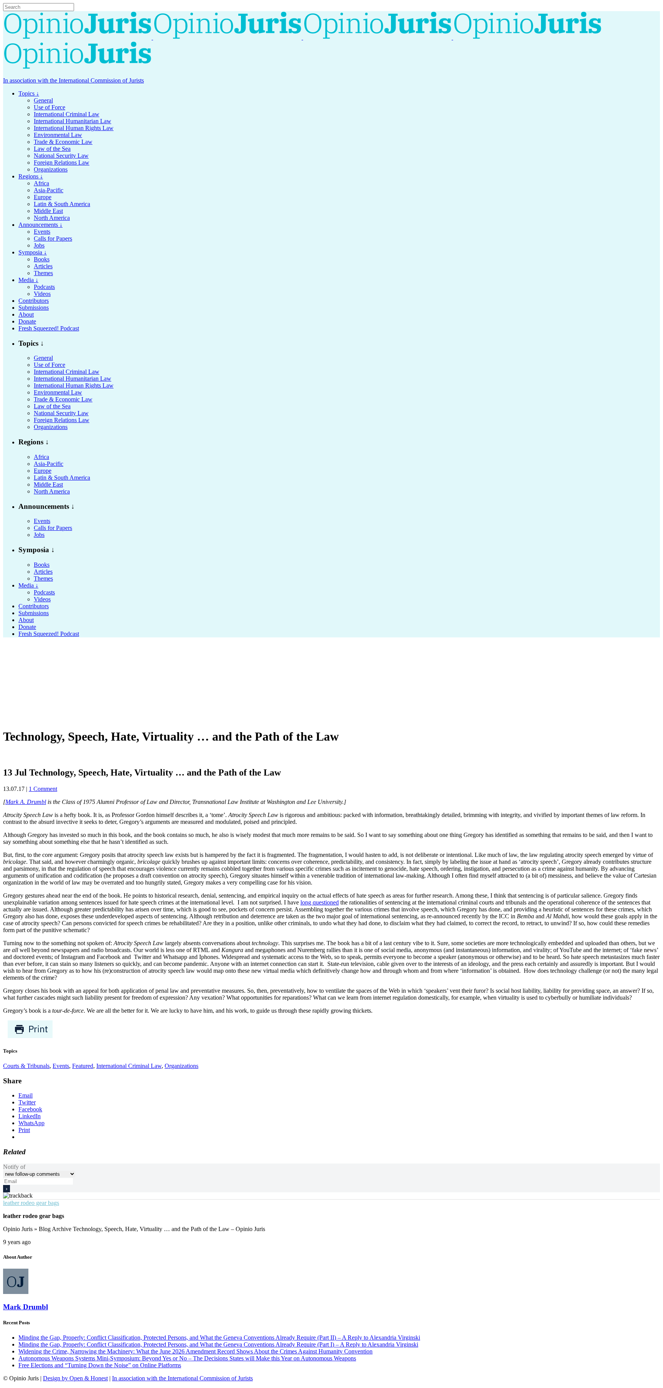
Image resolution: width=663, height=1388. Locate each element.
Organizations (181, 1066)
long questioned (319, 902)
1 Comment (43, 789)
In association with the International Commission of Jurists (73, 80)
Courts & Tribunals (26, 1066)
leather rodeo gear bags (31, 1203)
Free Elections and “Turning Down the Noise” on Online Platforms (99, 1365)
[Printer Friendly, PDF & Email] (30, 1036)
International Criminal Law (129, 1066)
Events (61, 1066)
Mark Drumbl (25, 1307)
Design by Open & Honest (75, 1378)
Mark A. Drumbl (25, 802)
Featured (82, 1066)
